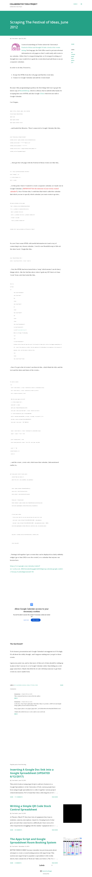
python (72, 60)
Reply (16, 698)
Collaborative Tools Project (23, 4)
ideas (72, 58)
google (72, 56)
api (72, 52)
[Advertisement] (34, 746)
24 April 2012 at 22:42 (26, 701)
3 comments (18, 863)
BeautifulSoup (24, 91)
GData (42, 93)
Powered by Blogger (47, 871)
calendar (73, 54)
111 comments (19, 797)
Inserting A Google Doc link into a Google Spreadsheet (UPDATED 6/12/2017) (32, 773)
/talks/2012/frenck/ (22, 330)
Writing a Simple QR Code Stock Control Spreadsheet (30, 807)
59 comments (18, 830)
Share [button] (72, 44)
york (72, 62)
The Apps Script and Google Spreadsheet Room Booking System (33, 840)
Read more (55, 797)
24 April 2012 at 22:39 (26, 694)
